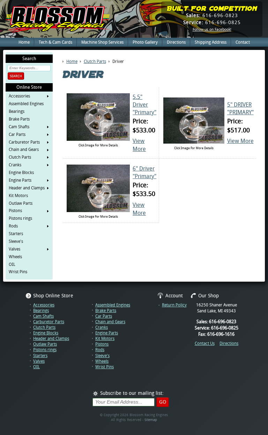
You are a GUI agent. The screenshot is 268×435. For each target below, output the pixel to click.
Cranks (15, 164)
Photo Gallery (145, 42)
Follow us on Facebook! (212, 30)
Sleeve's (16, 241)
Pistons (15, 210)
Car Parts (17, 134)
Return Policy (174, 305)
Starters (16, 233)
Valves (14, 249)
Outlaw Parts (20, 203)
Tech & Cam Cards (55, 42)
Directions (176, 42)
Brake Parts (19, 119)
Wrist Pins (18, 271)
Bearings (16, 111)
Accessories (19, 96)
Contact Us (205, 343)
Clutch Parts (20, 157)
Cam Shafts (19, 126)
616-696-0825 (212, 22)
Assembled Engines (26, 103)
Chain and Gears (24, 149)
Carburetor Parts (24, 142)
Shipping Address (210, 42)
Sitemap (150, 420)
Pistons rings (20, 218)
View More (240, 141)
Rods (13, 226)
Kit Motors (18, 195)
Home (24, 42)
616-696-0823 (212, 15)
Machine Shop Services (102, 42)
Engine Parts (20, 180)
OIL (12, 264)
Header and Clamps (27, 188)
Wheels (15, 256)
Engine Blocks (21, 172)
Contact (243, 42)
